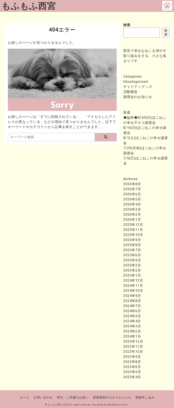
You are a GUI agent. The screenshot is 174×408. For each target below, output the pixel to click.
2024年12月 (133, 280)
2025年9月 (132, 240)
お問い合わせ (43, 397)
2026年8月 (132, 184)
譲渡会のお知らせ (137, 97)
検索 (126, 25)
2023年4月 (132, 377)
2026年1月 (132, 220)
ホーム (24, 397)
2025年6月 (132, 255)
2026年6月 (132, 194)
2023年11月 (133, 347)
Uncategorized (135, 82)
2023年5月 (132, 372)
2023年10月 (133, 352)
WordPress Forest (117, 405)
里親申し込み (144, 397)
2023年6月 (132, 367)
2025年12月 (133, 225)
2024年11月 (133, 286)
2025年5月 (132, 260)
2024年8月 (132, 301)
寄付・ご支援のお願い (73, 397)
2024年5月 (132, 316)
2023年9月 (132, 357)
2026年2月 (132, 214)
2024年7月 (132, 306)
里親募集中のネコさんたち (112, 397)
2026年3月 (132, 209)
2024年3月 (132, 326)
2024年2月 (132, 331)
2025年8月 (132, 245)
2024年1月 (132, 336)
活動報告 (130, 92)
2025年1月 (132, 275)
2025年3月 (132, 265)
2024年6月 (132, 311)
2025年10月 (133, 235)
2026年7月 (132, 189)
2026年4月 (132, 204)
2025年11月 (133, 230)
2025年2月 (132, 270)
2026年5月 (132, 199)
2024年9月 (132, 296)
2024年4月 (132, 321)
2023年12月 (133, 341)
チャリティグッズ (137, 87)
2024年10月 (133, 291)
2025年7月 (132, 250)
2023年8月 (132, 362)
